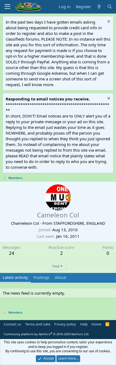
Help (84, 324)
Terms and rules (37, 324)
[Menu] (7, 7)
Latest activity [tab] (15, 277)
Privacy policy (65, 324)
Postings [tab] (41, 277)
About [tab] (60, 277)
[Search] (109, 7)
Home (96, 324)
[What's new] (99, 7)
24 (11, 253)
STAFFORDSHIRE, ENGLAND (79, 223)
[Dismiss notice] (108, 22)
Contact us (12, 324)
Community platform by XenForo (46, 334)
